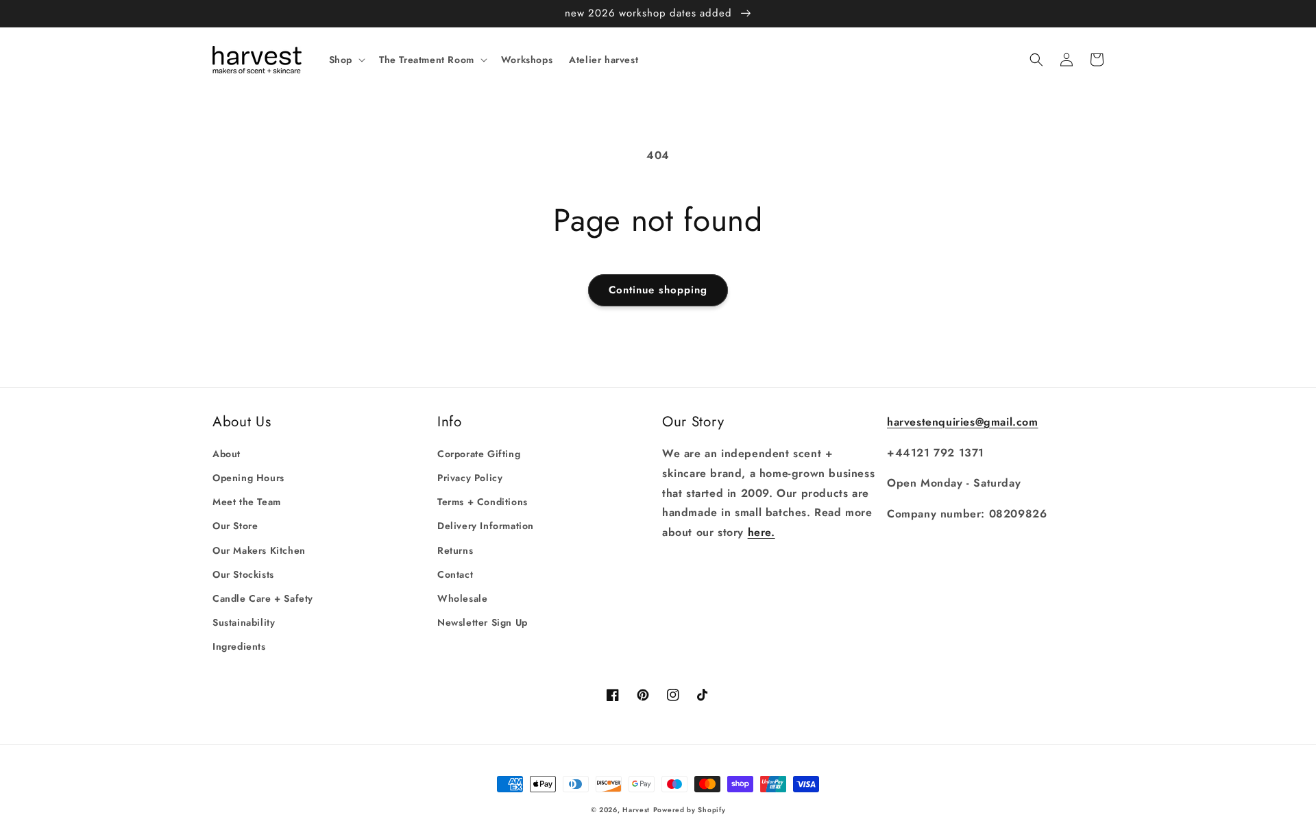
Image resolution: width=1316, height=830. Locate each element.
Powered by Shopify (689, 810)
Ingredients (239, 646)
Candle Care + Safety (262, 598)
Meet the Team (246, 502)
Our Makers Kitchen (259, 550)
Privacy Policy (469, 478)
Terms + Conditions (482, 502)
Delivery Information (485, 526)
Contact (455, 574)
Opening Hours (248, 478)
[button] (346, 59)
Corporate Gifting (478, 454)
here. (761, 532)
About (226, 454)
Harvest (636, 810)
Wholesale (462, 598)
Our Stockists (243, 574)
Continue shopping (658, 289)
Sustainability (243, 622)
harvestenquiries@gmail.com (962, 422)
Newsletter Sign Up (482, 622)
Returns (455, 550)
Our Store (235, 526)
